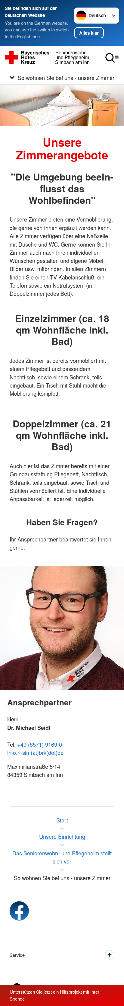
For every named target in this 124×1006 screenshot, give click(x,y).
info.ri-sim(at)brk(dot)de (35, 752)
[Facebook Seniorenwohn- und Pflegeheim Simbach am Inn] (19, 911)
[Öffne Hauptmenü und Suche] (112, 58)
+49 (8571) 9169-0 (39, 744)
